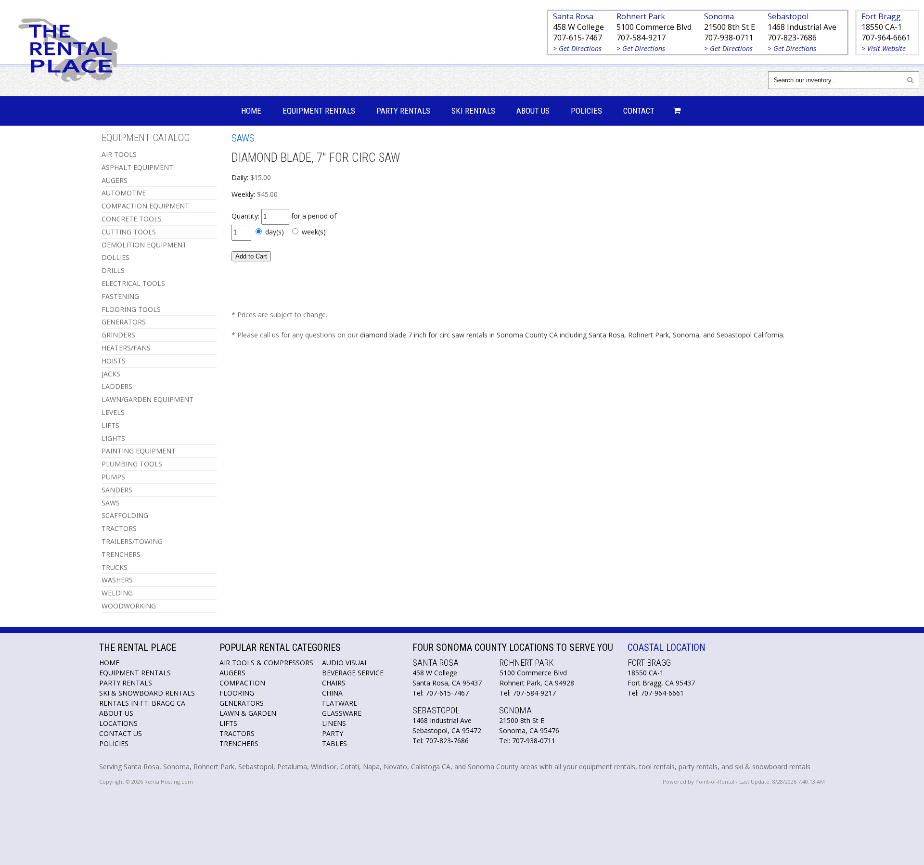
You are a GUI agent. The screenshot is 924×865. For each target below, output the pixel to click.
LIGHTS (113, 438)
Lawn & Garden (247, 713)
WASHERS (117, 579)
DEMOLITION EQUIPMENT (144, 244)
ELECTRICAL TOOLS (133, 283)
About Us (533, 111)
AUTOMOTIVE (124, 192)
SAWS (111, 502)
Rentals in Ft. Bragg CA (142, 703)
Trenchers (238, 743)
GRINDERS (118, 334)
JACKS (111, 373)
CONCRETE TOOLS (132, 218)
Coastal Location (667, 647)
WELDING (117, 592)
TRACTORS (119, 528)
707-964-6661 (886, 37)
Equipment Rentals (318, 111)
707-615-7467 (577, 37)
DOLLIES (115, 257)
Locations (118, 723)
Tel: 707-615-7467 (440, 692)
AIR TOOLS (119, 154)
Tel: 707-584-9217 (528, 692)
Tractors (237, 733)
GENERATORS (124, 321)
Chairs (334, 682)
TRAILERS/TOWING (132, 541)
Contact (638, 111)
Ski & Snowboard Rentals (147, 692)
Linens (334, 723)
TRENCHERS (121, 554)
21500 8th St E (729, 27)
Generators (241, 703)
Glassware (341, 713)
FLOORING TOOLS (131, 309)
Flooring (236, 692)
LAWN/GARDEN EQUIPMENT (147, 399)
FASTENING (120, 296)
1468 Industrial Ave (802, 27)
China (332, 692)
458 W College (578, 27)
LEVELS (113, 412)
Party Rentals (403, 111)
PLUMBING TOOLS (132, 463)
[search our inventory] (910, 80)
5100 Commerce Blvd (654, 27)
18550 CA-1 (881, 27)
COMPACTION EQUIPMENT (145, 205)
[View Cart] (674, 111)
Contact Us (120, 733)
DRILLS (113, 270)
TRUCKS (115, 567)
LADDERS (117, 386)
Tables (334, 743)
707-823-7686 (792, 37)
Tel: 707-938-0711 (527, 740)
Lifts (228, 723)
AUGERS (115, 180)
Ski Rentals (473, 111)
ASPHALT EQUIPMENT (137, 167)
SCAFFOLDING (125, 515)
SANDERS (117, 489)
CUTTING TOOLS (129, 231)
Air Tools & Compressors (266, 662)
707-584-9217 (641, 37)
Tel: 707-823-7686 (440, 740)
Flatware (339, 703)
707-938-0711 (728, 37)
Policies (586, 111)
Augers (232, 672)
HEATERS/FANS (126, 347)
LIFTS (110, 425)
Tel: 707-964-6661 (656, 692)
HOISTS (114, 360)
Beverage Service (353, 672)
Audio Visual (345, 662)
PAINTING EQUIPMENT (139, 450)
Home (251, 111)
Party (332, 733)
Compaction (242, 682)
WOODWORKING (129, 605)
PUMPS (113, 476)
